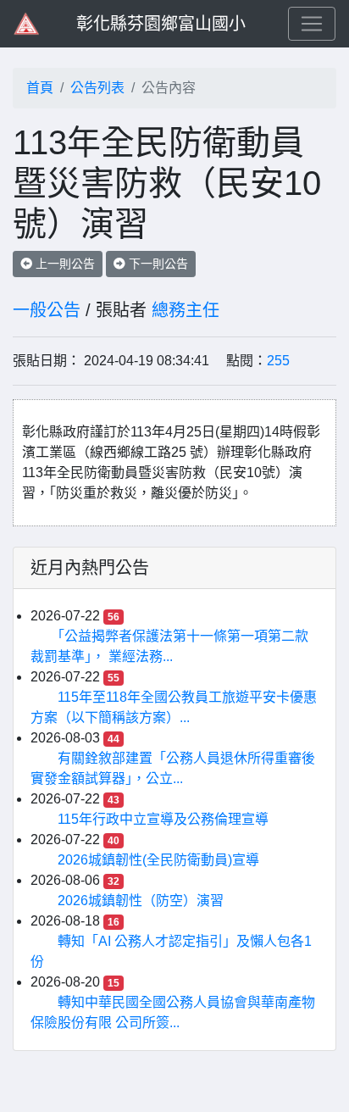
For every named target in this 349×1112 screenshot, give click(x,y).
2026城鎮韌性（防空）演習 (141, 900)
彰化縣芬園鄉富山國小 (161, 23)
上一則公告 (63, 263)
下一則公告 (156, 263)
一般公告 (46, 310)
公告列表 (97, 88)
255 (278, 360)
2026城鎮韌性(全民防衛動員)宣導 (158, 860)
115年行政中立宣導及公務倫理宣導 (163, 819)
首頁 (39, 88)
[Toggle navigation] (311, 24)
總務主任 (185, 310)
